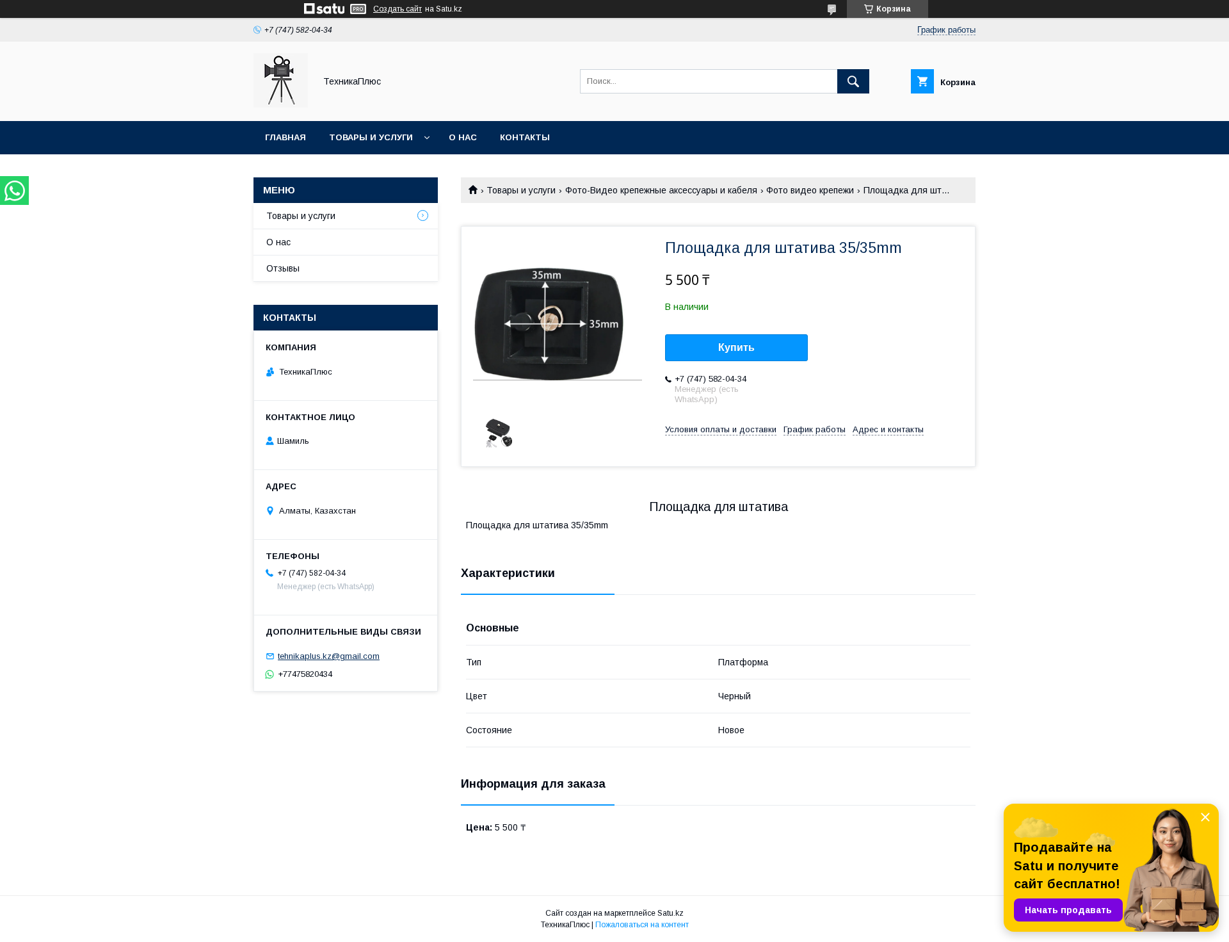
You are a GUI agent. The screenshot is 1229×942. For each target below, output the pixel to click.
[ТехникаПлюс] (280, 104)
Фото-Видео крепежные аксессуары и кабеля (661, 190)
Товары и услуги (371, 137)
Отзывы (283, 268)
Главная (285, 137)
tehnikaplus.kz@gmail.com (329, 656)
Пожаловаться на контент (642, 924)
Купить (736, 347)
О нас (463, 137)
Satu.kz (670, 913)
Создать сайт (397, 8)
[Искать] (853, 81)
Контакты (525, 137)
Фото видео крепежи (810, 190)
